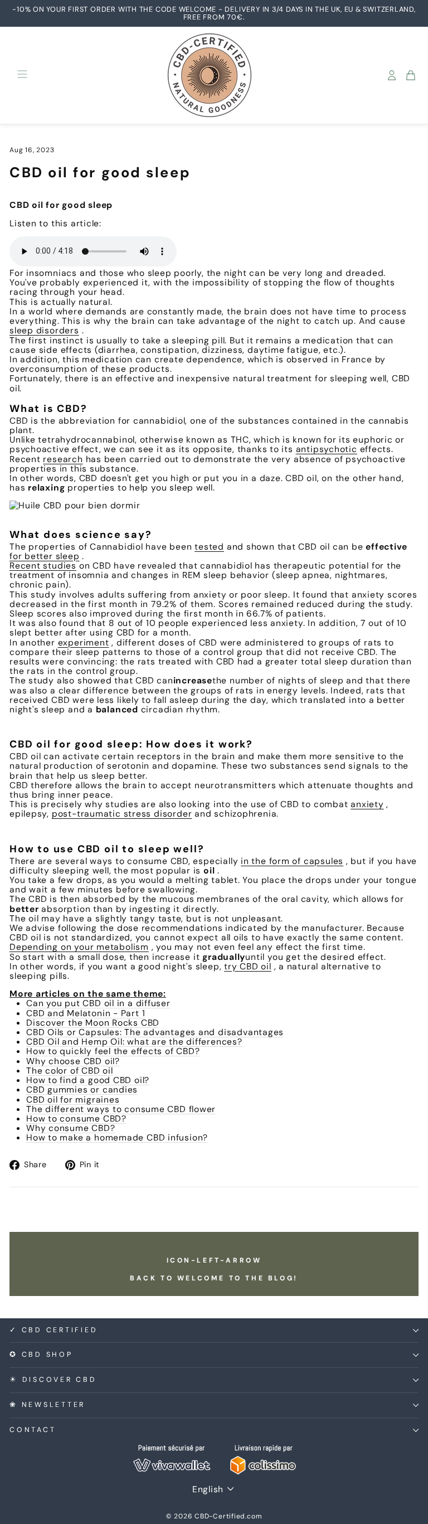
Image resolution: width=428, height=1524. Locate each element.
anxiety (367, 804)
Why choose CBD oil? (73, 1061)
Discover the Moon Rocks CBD (92, 1022)
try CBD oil (247, 966)
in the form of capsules (292, 861)
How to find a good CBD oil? (87, 1080)
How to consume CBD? (76, 1118)
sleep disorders (44, 330)
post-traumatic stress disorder (122, 813)
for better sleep (44, 556)
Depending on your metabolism (79, 947)
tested (209, 546)
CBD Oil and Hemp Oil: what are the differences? (134, 1041)
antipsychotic (326, 449)
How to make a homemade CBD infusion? (117, 1137)
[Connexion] (392, 75)
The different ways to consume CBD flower (121, 1109)
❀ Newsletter (47, 1404)
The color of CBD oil (69, 1070)
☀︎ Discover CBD (53, 1379)
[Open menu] (22, 75)
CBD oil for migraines (72, 1099)
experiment (83, 642)
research (62, 459)
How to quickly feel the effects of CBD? (113, 1051)
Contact (32, 1429)
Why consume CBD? (70, 1128)
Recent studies (42, 565)
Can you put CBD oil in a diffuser (98, 1003)
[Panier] (411, 75)
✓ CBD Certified (53, 1330)
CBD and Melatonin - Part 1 (85, 1013)
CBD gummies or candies (82, 1089)
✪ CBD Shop (41, 1354)
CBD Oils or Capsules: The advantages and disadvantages (155, 1032)
